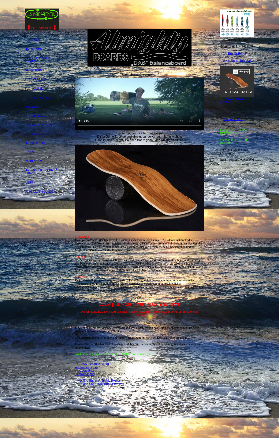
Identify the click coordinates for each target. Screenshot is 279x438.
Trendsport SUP (38, 97)
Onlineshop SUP (37, 49)
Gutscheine (34, 70)
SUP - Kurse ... (35, 88)
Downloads (35, 142)
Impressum (33, 160)
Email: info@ (237, 53)
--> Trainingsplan (86, 367)
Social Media (35, 115)
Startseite (34, 39)
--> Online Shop (85, 384)
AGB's (29, 182)
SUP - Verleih (35, 79)
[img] (42, 19)
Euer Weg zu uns (39, 124)
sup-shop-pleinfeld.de (237, 60)
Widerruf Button (39, 191)
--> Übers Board (85, 370)
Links (29, 152)
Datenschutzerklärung (41, 171)
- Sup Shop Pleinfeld (110, 384)
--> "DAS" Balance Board (92, 363)
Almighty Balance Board (41, 59)
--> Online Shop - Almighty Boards (98, 380)
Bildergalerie (37, 133)
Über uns (32, 106)
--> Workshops (85, 374)
